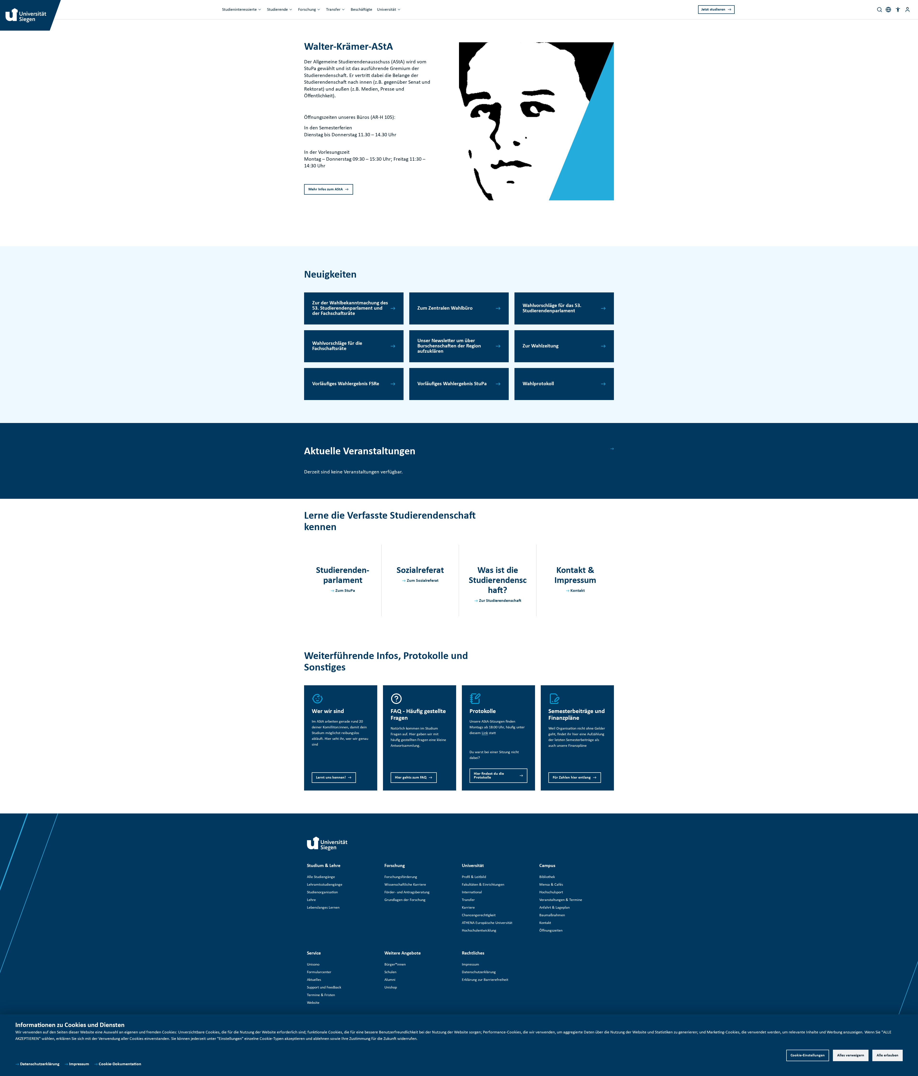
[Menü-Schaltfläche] (907, 9)
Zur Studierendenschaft (500, 600)
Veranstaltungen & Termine (560, 900)
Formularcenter (319, 972)
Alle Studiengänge (321, 877)
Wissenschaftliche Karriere (405, 885)
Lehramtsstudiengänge (324, 885)
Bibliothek (547, 877)
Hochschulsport (551, 892)
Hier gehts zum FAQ (410, 778)
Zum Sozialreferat (422, 580)
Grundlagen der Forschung (405, 900)
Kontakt (577, 590)
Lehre (311, 900)
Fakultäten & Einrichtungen (483, 885)
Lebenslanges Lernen (323, 908)
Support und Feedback (324, 987)
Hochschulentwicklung (479, 931)
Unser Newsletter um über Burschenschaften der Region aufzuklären (449, 346)
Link (485, 733)
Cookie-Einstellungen (808, 1055)
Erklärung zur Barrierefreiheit (485, 980)
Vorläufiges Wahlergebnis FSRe (345, 384)
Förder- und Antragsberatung (407, 892)
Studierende (277, 9)
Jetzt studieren (713, 9)
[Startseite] (327, 843)
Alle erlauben (887, 1055)
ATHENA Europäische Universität (487, 923)
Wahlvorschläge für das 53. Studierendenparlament (552, 308)
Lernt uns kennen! (331, 778)
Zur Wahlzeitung (540, 346)
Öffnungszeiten (551, 931)
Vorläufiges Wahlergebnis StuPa (452, 384)
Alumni (389, 980)
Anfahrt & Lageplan (554, 908)
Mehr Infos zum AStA (325, 189)
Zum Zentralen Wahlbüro (445, 308)
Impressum (79, 1064)
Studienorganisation (322, 892)
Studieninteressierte (239, 9)
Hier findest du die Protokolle (489, 776)
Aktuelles (314, 980)
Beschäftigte (361, 9)
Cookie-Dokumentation (120, 1064)
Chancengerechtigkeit (479, 915)
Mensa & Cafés (551, 885)
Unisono (313, 964)
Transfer (333, 9)
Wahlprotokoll (538, 384)
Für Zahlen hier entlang (572, 778)
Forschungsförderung (400, 877)
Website (313, 1003)
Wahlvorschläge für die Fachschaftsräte (337, 346)
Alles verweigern (850, 1055)
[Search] (879, 9)
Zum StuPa (345, 590)
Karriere (468, 908)
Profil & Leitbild (474, 877)
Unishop (390, 987)
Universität (386, 9)
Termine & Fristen (321, 995)
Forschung (307, 9)
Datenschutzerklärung (40, 1064)
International (472, 892)
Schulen (390, 972)
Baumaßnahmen (552, 915)
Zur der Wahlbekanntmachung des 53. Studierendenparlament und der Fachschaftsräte (350, 308)
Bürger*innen (395, 964)
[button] (898, 9)
